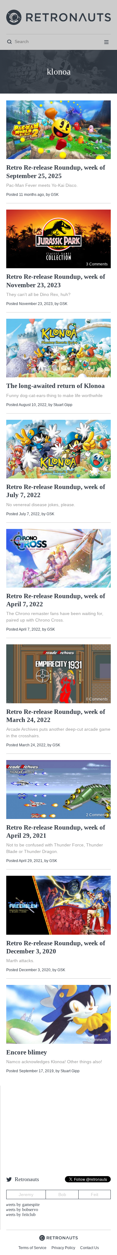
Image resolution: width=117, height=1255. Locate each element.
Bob (62, 1194)
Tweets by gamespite (21, 1204)
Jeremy (26, 1194)
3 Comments (97, 264)
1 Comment (98, 373)
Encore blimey (26, 1052)
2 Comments (97, 815)
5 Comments (97, 1040)
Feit (94, 1194)
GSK (55, 194)
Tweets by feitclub (19, 1214)
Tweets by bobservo (20, 1209)
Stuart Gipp (62, 405)
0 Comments (97, 155)
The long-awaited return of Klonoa (55, 386)
